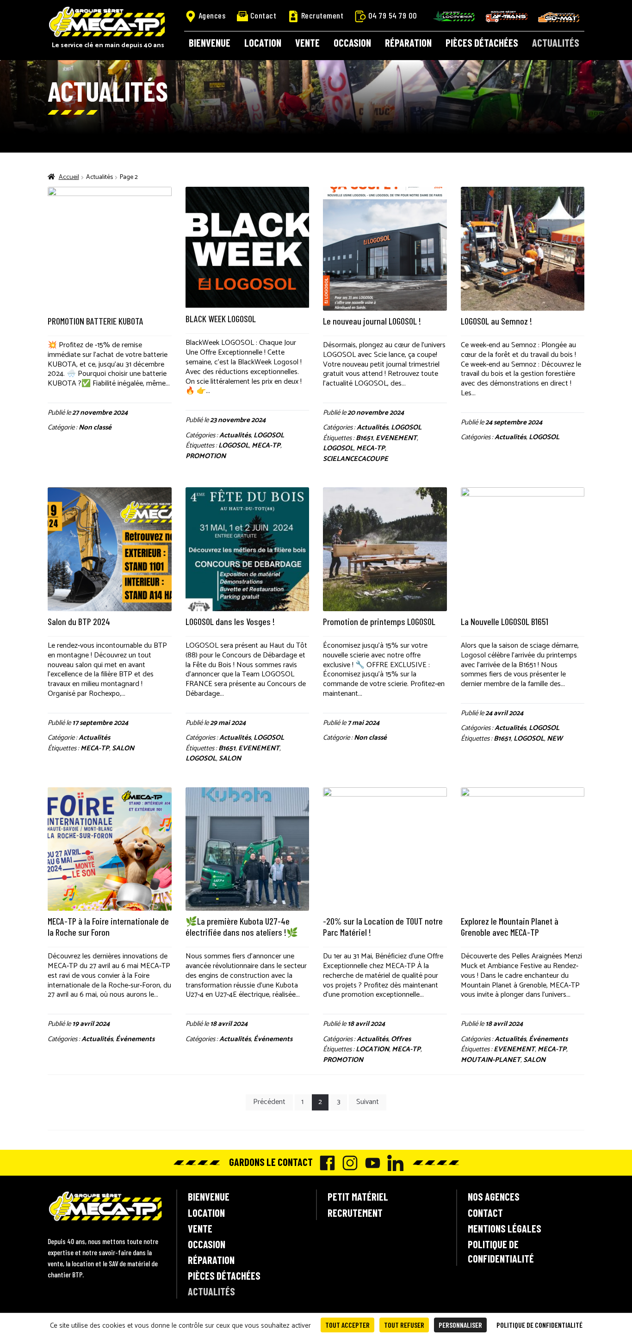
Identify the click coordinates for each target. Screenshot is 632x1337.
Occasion (352, 43)
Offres (401, 1039)
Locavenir (454, 16)
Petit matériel (358, 1196)
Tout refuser (404, 1324)
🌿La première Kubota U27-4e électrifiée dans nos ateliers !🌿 (242, 926)
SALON (123, 748)
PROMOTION (206, 456)
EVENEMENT (396, 438)
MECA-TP (266, 445)
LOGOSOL (269, 435)
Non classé (95, 427)
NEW (555, 738)
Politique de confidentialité (501, 1251)
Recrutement (322, 15)
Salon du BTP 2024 (79, 621)
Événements (135, 1039)
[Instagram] (347, 1163)
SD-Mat (559, 17)
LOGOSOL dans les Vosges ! (230, 621)
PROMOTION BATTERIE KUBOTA (95, 320)
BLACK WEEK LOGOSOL (221, 318)
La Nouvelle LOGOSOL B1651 (504, 621)
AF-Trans (506, 16)
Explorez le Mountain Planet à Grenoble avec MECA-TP (509, 926)
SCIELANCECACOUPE (355, 459)
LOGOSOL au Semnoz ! (496, 320)
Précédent (269, 1102)
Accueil (69, 177)
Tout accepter (347, 1324)
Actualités (555, 43)
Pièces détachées (482, 43)
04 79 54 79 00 (392, 15)
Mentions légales (504, 1228)
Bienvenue (209, 43)
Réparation (408, 43)
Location (262, 43)
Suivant (367, 1102)
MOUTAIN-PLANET (490, 1060)
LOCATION (372, 1049)
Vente (307, 43)
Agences (212, 15)
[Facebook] (325, 1163)
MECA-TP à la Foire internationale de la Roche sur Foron (108, 926)
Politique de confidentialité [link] (539, 1324)
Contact (263, 15)
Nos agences (494, 1196)
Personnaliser (460, 1324)
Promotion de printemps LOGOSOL (379, 621)
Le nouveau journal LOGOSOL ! (372, 320)
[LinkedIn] (393, 1163)
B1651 (364, 438)
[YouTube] (370, 1163)
